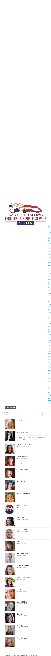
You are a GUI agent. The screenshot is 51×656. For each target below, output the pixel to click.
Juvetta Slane (22, 590)
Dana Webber (22, 457)
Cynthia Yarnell (23, 566)
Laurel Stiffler (22, 602)
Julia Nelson (21, 420)
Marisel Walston (23, 432)
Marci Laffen (22, 529)
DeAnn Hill (21, 614)
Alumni (49, 232)
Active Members (9, 407)
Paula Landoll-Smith (25, 444)
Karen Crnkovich (23, 578)
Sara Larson (21, 517)
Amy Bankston (22, 626)
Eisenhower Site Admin (23, 506)
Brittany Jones (22, 469)
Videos (49, 309)
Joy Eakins (21, 481)
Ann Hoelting (22, 638)
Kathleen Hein (22, 553)
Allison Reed (21, 541)
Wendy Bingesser (23, 493)
